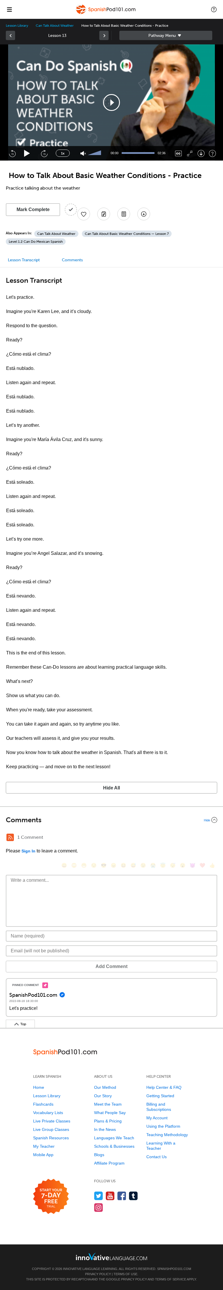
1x (62, 153)
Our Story (103, 1095)
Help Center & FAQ (163, 1087)
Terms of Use (125, 1274)
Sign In (28, 851)
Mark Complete (33, 209)
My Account (157, 1118)
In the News (105, 1129)
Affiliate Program (109, 1163)
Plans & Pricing (108, 1121)
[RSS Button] (10, 837)
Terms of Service (170, 1279)
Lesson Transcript (24, 260)
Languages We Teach (114, 1138)
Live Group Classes (51, 1129)
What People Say (110, 1112)
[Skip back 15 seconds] (12, 153)
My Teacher (44, 1146)
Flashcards (43, 1104)
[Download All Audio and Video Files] (143, 214)
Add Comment (111, 966)
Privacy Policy (98, 1274)
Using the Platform (163, 1126)
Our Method (105, 1087)
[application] (111, 102)
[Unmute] (83, 153)
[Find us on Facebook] (121, 1195)
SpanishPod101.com (174, 1269)
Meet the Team (108, 1104)
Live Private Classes (51, 1121)
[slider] (95, 153)
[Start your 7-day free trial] (51, 1197)
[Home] (106, 13)
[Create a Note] (103, 214)
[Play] (27, 153)
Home (38, 1087)
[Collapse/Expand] (111, 820)
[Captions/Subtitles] (178, 153)
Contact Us (156, 1156)
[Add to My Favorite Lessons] (83, 214)
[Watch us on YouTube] (110, 1195)
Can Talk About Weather (55, 26)
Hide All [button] (111, 787)
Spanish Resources (51, 1138)
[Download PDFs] (123, 214)
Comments (72, 260)
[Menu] (9, 9)
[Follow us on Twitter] (98, 1195)
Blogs (99, 1154)
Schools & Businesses (114, 1146)
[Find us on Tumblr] (133, 1195)
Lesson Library (17, 26)
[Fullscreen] (189, 153)
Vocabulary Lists (48, 1112)
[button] (213, 9)
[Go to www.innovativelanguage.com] (111, 1256)
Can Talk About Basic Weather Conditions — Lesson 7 (127, 234)
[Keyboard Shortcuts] (212, 153)
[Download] (201, 153)
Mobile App (43, 1154)
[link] (10, 35)
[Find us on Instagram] (98, 1207)
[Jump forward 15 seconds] (44, 153)
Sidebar (165, 35)
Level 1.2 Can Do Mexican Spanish (36, 242)
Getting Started (160, 1095)
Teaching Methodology (167, 1134)
